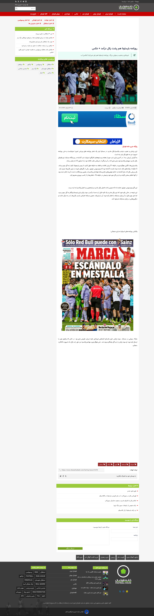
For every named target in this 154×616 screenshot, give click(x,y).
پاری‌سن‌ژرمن (30, 588)
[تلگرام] (23, 1)
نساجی (50, 73)
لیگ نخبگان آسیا (28, 584)
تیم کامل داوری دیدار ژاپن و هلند (92, 593)
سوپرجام (18, 592)
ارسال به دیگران (117, 108)
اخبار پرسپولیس (23, 20)
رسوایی (101, 464)
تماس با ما (131, 1)
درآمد (109, 464)
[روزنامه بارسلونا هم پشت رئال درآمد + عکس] (65, 476)
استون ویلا (27, 592)
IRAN (36, 572)
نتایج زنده (33, 14)
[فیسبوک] (21, 1)
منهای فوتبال (55, 14)
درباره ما (124, 1)
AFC (22, 596)
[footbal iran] (117, 8)
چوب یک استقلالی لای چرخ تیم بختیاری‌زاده (40, 42)
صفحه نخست (121, 14)
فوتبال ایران (109, 14)
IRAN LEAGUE (40, 576)
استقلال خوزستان (46, 69)
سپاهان (20, 64)
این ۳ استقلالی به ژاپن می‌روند (44, 34)
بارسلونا (124, 464)
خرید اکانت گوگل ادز (91, 557)
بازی (116, 464)
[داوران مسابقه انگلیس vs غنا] (105, 572)
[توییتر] (120, 591)
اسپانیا (132, 464)
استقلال (49, 64)
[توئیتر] (18, 1)
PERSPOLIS (28, 580)
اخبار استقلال (47, 23)
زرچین (113, 557)
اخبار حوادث (48, 20)
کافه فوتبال (44, 14)
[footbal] (123, 574)
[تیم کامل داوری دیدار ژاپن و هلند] (105, 593)
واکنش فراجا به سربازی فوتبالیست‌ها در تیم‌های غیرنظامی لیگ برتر (34, 38)
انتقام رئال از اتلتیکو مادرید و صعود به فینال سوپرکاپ (120, 501)
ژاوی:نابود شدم (131, 491)
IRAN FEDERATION (39, 592)
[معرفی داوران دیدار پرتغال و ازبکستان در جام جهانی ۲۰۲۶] (105, 577)
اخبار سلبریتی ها (34, 23)
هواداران (67, 14)
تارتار (41, 73)
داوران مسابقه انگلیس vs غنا (93, 572)
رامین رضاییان (30, 596)
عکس (76, 14)
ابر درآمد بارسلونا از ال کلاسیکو (127, 510)
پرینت (107, 108)
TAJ (38, 596)
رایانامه (136, 535)
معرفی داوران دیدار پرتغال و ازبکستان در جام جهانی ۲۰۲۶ (89, 578)
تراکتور (29, 64)
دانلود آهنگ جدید (132, 557)
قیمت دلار (120, 557)
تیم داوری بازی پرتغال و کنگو (93, 583)
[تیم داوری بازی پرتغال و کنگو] (105, 583)
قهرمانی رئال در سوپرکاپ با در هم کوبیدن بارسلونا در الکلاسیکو (118, 496)
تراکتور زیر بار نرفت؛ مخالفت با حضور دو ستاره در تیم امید (37, 46)
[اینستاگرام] (26, 1)
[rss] (16, 1)
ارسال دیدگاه (70, 548)
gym (43, 596)
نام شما (135, 527)
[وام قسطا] (97, 119)
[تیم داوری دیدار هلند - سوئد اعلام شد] (105, 588)
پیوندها (137, 1)
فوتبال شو (85, 14)
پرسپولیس (39, 64)
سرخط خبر (48, 29)
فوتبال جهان (97, 14)
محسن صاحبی (22, 69)
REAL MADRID (40, 584)
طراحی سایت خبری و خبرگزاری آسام (74, 612)
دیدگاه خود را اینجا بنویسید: (101, 527)
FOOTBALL (29, 576)
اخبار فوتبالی (36, 20)
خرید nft (79, 557)
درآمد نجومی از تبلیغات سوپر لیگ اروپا (125, 505)
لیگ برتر (34, 69)
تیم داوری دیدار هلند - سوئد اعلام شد (91, 588)
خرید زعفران (104, 557)
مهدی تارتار (20, 588)
